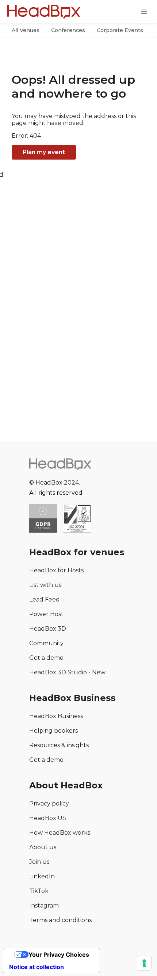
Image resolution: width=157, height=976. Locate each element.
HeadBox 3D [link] (47, 628)
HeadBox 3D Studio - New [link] (67, 672)
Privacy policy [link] (49, 803)
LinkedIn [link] (42, 876)
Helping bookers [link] (53, 730)
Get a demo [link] (46, 657)
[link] (76, 519)
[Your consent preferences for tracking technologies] (144, 963)
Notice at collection (36, 967)
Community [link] (46, 643)
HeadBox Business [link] (56, 716)
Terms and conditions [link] (60, 920)
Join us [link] (39, 861)
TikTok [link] (39, 890)
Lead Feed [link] (44, 599)
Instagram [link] (44, 905)
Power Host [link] (46, 614)
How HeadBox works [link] (59, 832)
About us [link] (42, 847)
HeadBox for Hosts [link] (56, 570)
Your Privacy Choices (58, 954)
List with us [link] (45, 584)
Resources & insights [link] (59, 745)
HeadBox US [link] (47, 818)
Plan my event (44, 152)
